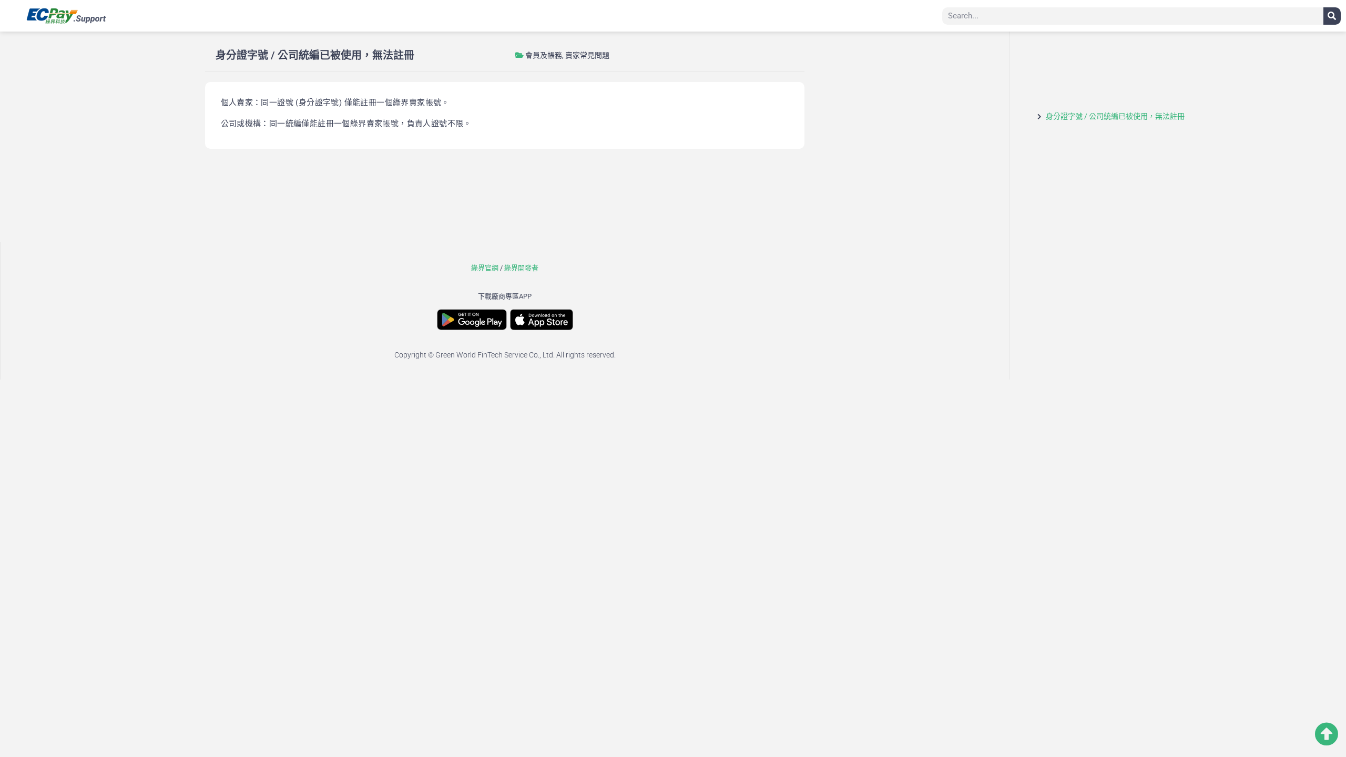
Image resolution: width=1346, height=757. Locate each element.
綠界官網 (484, 268)
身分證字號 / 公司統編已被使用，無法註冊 (1115, 116)
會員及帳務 (543, 55)
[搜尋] (1332, 16)
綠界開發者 (521, 268)
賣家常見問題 (587, 55)
